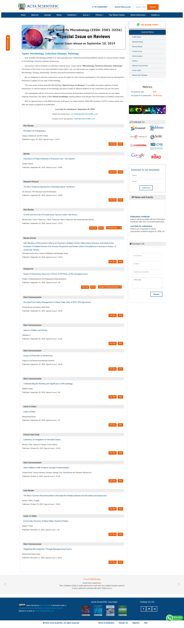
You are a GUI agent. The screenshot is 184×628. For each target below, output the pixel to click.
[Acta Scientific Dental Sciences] (122, 613)
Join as (85, 15)
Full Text (112, 144)
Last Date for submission (141, 220)
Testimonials (8, 43)
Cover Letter (136, 70)
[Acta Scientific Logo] (39, 6)
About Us (34, 15)
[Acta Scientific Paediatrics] (98, 613)
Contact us (155, 15)
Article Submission (138, 15)
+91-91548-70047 (149, 25)
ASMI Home (136, 37)
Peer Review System (117, 15)
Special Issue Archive (140, 66)
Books (59, 15)
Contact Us (123, 625)
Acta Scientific (139, 234)
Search (153, 7)
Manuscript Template (139, 75)
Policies (99, 15)
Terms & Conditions (106, 625)
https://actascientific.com (44, 613)
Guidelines (71, 15)
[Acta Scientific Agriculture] (110, 613)
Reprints (135, 625)
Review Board (137, 47)
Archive (135, 61)
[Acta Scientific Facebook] (143, 611)
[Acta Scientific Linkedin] (154, 611)
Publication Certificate (140, 210)
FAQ (145, 625)
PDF (120, 144)
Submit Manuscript (123, 7)
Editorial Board (137, 42)
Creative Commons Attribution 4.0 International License (41, 610)
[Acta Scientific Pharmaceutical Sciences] (86, 613)
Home (23, 15)
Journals (47, 15)
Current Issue (137, 51)
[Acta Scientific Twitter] (149, 611)
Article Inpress (137, 56)
